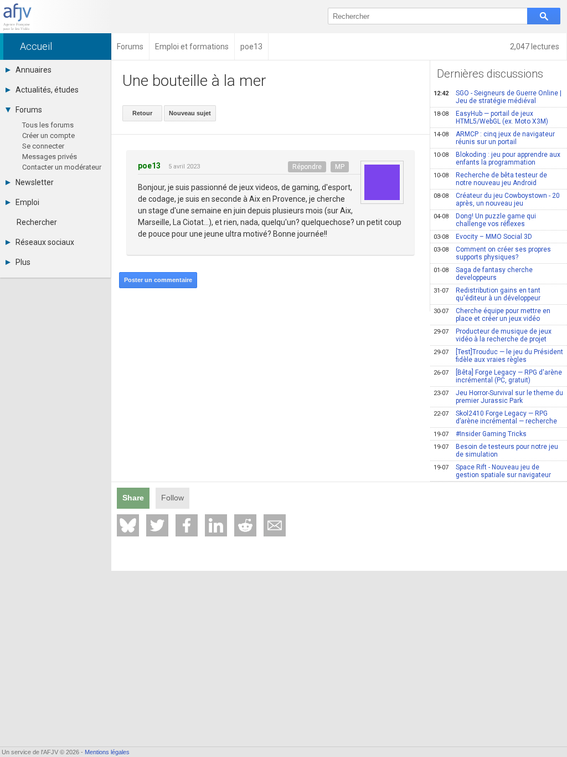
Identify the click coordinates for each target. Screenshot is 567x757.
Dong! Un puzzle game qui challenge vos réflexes (485, 220)
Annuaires (33, 69)
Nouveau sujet (190, 113)
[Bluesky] (128, 525)
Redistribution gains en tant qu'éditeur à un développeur (487, 294)
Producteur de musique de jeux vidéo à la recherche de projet (492, 335)
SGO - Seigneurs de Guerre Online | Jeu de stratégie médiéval (497, 97)
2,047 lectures (535, 46)
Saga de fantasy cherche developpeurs (483, 274)
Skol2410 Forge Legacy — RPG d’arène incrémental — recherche (495, 417)
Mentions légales (107, 752)
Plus (23, 262)
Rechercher (37, 222)
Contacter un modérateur (61, 167)
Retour (142, 113)
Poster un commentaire (158, 280)
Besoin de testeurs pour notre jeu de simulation (496, 450)
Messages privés (49, 156)
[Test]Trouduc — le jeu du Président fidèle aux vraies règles (498, 356)
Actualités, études (47, 89)
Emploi (27, 202)
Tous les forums (48, 125)
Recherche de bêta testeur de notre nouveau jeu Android (490, 179)
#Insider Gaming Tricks (480, 434)
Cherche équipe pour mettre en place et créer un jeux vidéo (492, 315)
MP (339, 167)
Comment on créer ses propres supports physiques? (492, 253)
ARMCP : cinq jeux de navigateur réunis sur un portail (494, 138)
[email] (275, 525)
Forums (29, 109)
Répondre (307, 167)
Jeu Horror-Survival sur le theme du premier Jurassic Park (498, 397)
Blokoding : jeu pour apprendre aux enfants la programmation (497, 158)
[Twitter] (157, 525)
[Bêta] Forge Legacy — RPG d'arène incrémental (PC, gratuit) (498, 376)
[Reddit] (245, 525)
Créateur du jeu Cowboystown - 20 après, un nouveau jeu (497, 199)
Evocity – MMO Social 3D (483, 237)
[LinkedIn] (216, 525)
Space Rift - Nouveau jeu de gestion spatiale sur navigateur (492, 471)
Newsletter (35, 182)
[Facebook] (187, 525)
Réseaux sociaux (45, 242)
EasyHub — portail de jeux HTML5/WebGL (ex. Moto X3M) (491, 117)
